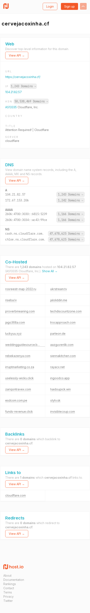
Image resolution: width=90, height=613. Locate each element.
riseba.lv (11, 300)
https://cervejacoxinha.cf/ (22, 77)
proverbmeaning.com (20, 311)
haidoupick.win (60, 389)
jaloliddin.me (58, 300)
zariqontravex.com (18, 389)
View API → (17, 55)
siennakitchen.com (63, 356)
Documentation (13, 579)
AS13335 (11, 107)
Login (50, 6)
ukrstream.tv (58, 289)
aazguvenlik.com (61, 344)
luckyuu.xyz (13, 333)
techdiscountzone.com (66, 311)
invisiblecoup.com (62, 411)
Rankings (9, 584)
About (7, 575)
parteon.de (58, 333)
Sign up (69, 6)
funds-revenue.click (19, 411)
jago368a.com (15, 322)
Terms (7, 592)
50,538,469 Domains (31, 101)
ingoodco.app (60, 378)
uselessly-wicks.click (19, 378)
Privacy (8, 596)
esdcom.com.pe (16, 400)
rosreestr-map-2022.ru (20, 289)
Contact (8, 588)
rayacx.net (57, 367)
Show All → (50, 271)
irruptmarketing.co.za (19, 367)
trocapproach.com (63, 322)
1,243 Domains (23, 86)
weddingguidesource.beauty (25, 344)
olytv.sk (55, 400)
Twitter (8, 600)
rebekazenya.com (17, 356)
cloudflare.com (15, 495)
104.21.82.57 (13, 92)
